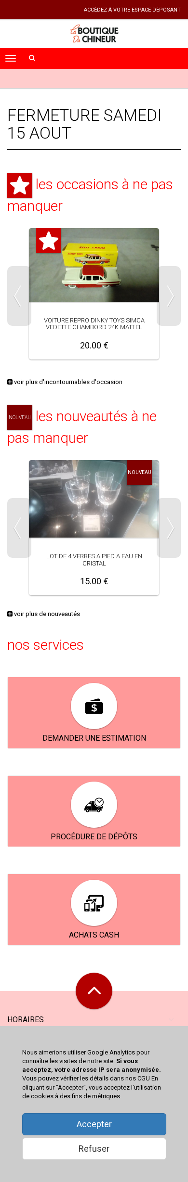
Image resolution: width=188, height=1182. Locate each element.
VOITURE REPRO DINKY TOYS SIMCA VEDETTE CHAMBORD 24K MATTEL (94, 324)
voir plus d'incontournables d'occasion (67, 381)
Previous (19, 296)
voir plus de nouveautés (46, 613)
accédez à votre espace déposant (132, 10)
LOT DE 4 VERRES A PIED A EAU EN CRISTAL (94, 559)
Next (169, 296)
